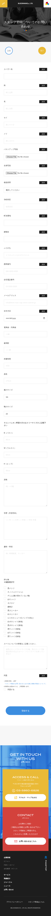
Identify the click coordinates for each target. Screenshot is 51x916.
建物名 (24, 232)
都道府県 (24, 182)
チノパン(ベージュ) (15, 592)
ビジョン (7, 861)
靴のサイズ (8, 407)
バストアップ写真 (24, 149)
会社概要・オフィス (10, 869)
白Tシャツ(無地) (14, 633)
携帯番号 (24, 264)
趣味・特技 (8, 547)
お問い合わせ (9, 889)
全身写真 (24, 166)
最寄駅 (6, 343)
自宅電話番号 (9, 280)
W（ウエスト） (10, 448)
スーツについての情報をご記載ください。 (20, 644)
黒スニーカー (13, 610)
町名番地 (24, 216)
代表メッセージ (9, 865)
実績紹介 (7, 878)
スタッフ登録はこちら (36, 902)
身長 (5, 374)
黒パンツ (11, 588)
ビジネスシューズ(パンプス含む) (20, 618)
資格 (5, 480)
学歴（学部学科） (11, 513)
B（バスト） (9, 433)
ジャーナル (8, 882)
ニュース (7, 886)
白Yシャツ (12, 599)
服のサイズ (8, 390)
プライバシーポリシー (14, 902)
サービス (7, 875)
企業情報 (7, 857)
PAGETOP (45, 865)
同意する (11, 689)
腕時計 (10, 607)
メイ (24, 134)
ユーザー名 (24, 69)
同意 (24, 675)
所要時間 (7, 359)
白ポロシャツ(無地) (15, 622)
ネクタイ (11, 603)
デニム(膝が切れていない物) (19, 596)
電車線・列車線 (10, 327)
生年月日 (24, 311)
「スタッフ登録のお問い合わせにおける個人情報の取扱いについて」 (25, 683)
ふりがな (24, 248)
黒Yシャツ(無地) (14, 629)
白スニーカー (13, 614)
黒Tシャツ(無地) (14, 636)
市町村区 (24, 200)
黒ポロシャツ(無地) (15, 625)
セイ (24, 118)
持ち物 (6, 580)
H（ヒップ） (9, 464)
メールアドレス (24, 295)
